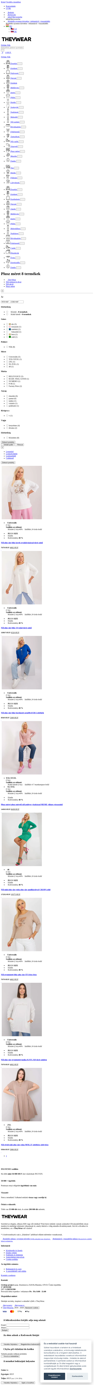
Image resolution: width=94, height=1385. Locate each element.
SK (15, 32)
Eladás (13, 161)
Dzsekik (13, 63)
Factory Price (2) (15, 386)
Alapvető (14, 146)
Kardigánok (15, 199)
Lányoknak (15, 183)
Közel (3, 2)
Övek (12, 258)
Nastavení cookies (31, 1308)
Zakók (13, 209)
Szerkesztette (76, 1369)
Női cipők (14, 142)
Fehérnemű (15, 132)
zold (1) (14, 337)
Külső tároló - (20, 314)
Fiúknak (13, 178)
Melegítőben (15, 229)
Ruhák (13, 102)
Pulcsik (13, 78)
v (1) (10, 416)
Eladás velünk (11, 1253)
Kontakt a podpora (8, 1275)
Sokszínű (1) (16, 332)
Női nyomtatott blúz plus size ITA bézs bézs (19, 975)
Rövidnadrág (15, 127)
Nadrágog (14, 233)
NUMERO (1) (14, 381)
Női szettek (15, 122)
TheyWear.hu (8, 1308)
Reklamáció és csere (14, 1269)
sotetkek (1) (15, 329)
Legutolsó (10, 452)
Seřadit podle (8, 445)
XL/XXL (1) (14, 364)
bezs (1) (14, 334)
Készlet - (18, 312)
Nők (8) (12, 347)
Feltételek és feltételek (14, 1255)
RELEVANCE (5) (16, 376)
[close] (1, 55)
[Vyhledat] (2, 50)
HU (10, 26)
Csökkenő (10, 458)
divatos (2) (13, 428)
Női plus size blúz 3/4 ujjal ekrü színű (16, 628)
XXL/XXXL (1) (15, 359)
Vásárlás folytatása (10, 1344)
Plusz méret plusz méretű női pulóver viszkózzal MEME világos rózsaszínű (32, 804)
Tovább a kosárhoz (13, 2)
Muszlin (13, 156)
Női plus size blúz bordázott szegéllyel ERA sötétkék (22, 713)
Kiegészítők (15, 263)
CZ (15, 29)
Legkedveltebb (11, 454)
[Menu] (14, 52)
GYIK (8, 8)
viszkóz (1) (13, 403)
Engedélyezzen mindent (54, 1376)
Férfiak (4, 45)
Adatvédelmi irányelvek (15, 1257)
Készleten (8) (14, 438)
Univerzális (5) (14, 357)
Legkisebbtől (11, 456)
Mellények (14, 88)
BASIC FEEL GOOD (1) (19, 379)
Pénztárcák (14, 253)
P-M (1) (12, 384)
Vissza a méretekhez (11, 1356)
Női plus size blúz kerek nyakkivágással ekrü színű (22, 543)
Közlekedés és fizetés (14, 1250)
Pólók (13, 97)
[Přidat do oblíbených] (1, 550)
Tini (12, 168)
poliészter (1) (14, 406)
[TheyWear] (14, 1220)
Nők (8, 45)
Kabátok (14, 68)
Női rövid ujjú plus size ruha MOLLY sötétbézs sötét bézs (24, 1145)
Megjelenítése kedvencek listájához (33, 1344)
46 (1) (11, 367)
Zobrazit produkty (8, 442)
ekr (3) (14, 324)
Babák (13, 173)
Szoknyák (14, 107)
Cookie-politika (12, 1259)
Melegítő (14, 117)
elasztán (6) (13, 396)
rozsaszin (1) (16, 327)
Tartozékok (15, 137)
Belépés (5, 1330)
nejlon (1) (12, 401)
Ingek (12, 93)
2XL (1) (12, 362)
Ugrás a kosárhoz (27, 1383)
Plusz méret (15, 151)
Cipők (13, 248)
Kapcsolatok (11, 6)
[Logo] (16, 43)
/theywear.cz (19, 1305)
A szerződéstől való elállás (16, 1271)
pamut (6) (12, 398)
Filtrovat (20, 445)
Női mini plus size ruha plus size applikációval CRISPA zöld (25, 890)
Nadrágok (14, 112)
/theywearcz (7, 1305)
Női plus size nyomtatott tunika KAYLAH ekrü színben (24, 1060)
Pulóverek (14, 73)
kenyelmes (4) (14, 425)
